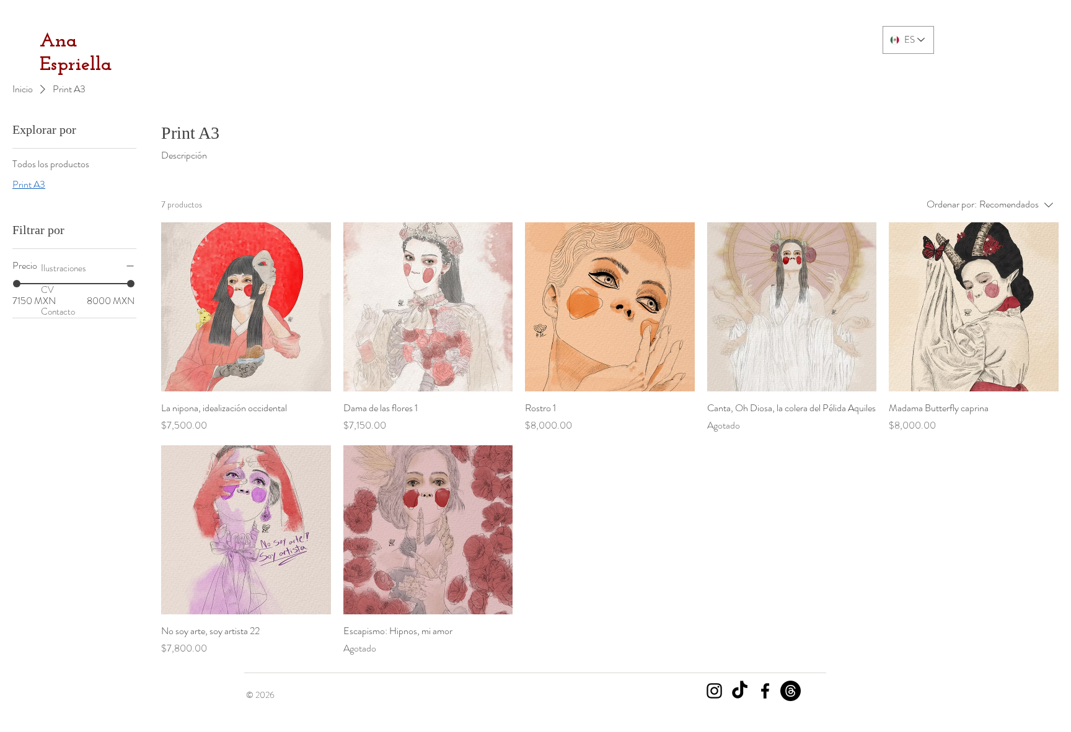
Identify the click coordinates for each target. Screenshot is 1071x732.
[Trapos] (790, 691)
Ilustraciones (63, 268)
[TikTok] (739, 691)
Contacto (58, 311)
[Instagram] (714, 691)
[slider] (16, 283)
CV (47, 290)
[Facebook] (765, 691)
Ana (58, 41)
